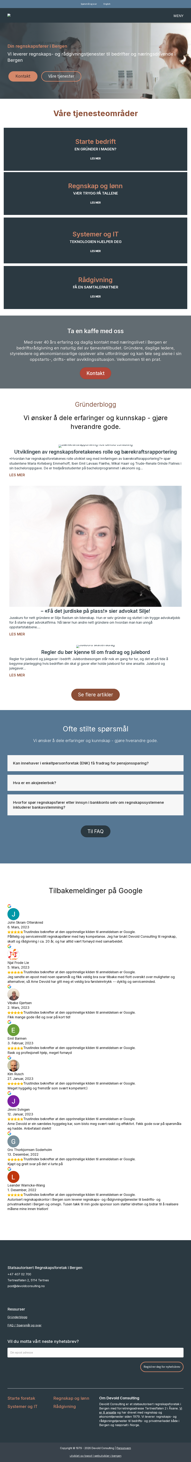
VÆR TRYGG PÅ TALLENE (95, 193)
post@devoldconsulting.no (26, 1286)
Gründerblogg (17, 1317)
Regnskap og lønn (95, 186)
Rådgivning (95, 280)
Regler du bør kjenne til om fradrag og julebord (95, 652)
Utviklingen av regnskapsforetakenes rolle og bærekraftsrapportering (95, 452)
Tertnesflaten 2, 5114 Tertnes (28, 1280)
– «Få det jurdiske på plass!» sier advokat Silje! (95, 611)
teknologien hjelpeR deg (96, 241)
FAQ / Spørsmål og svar (24, 1325)
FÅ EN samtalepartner (95, 287)
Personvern (124, 1448)
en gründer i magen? (95, 149)
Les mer (17, 475)
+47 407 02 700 (19, 1274)
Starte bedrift (95, 141)
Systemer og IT (96, 234)
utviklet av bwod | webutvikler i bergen (95, 1456)
